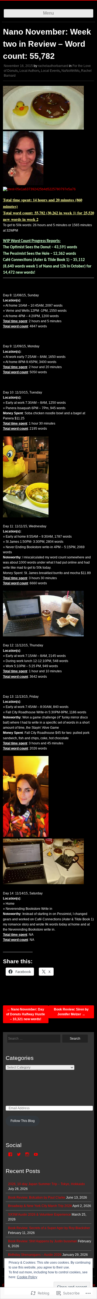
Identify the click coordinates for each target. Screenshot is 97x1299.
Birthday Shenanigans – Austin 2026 (34, 1255)
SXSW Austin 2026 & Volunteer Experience (39, 1214)
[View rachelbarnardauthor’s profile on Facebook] (10, 1154)
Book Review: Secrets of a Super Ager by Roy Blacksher (49, 1228)
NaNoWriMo (70, 71)
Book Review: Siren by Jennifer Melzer (71, 1012)
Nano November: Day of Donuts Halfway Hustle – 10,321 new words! (25, 1014)
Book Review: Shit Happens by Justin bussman (42, 1241)
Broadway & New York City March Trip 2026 (40, 1206)
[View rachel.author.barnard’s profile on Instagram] (27, 1154)
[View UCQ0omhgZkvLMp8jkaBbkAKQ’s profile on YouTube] (36, 1154)
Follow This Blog (23, 1121)
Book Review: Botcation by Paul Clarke (36, 1197)
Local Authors (29, 71)
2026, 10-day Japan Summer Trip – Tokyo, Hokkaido (46, 1184)
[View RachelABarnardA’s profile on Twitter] (19, 1154)
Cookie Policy (27, 1277)
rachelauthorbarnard (53, 66)
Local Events (50, 71)
